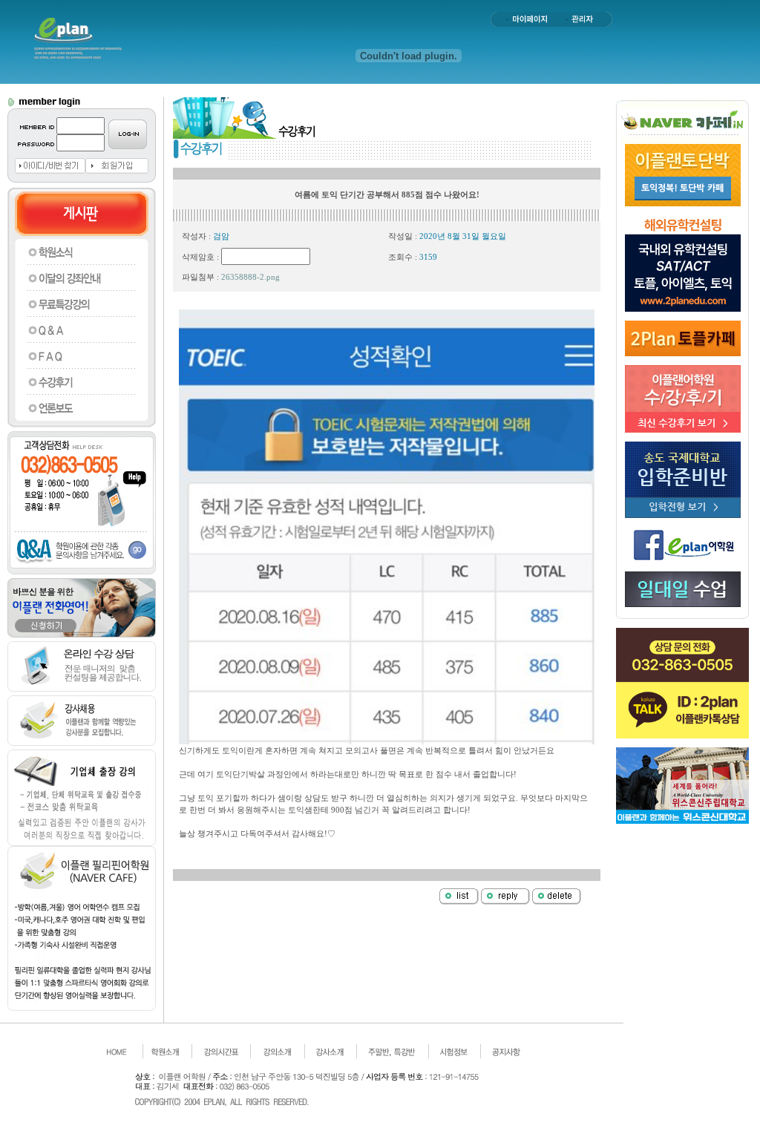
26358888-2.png (250, 276)
